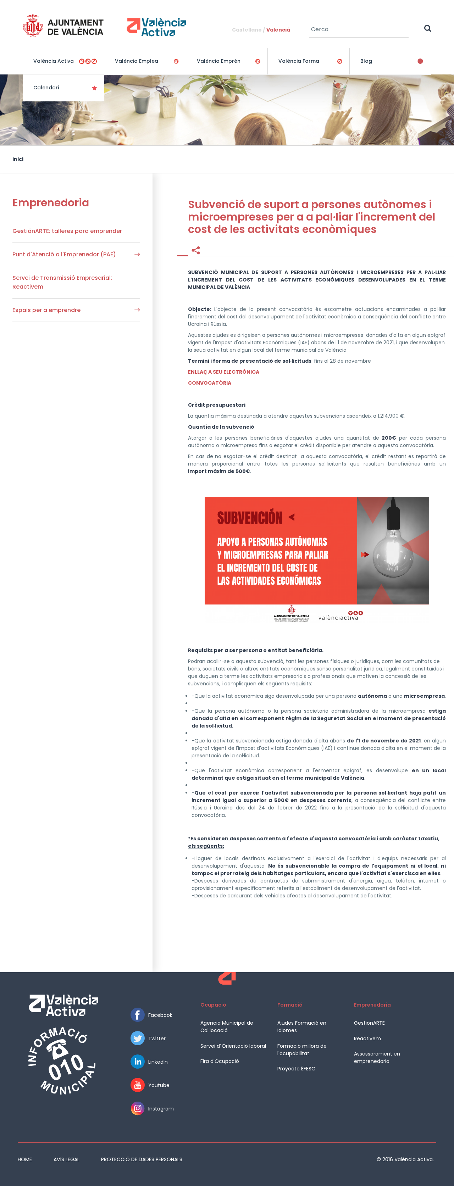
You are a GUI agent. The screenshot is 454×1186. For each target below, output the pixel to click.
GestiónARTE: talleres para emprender (67, 231)
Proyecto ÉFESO (296, 1068)
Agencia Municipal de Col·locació (226, 1026)
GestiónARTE (369, 1022)
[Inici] (104, 25)
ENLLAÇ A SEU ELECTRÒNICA (223, 371)
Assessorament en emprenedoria (377, 1057)
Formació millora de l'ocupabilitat (302, 1049)
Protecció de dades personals (141, 1159)
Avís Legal (66, 1159)
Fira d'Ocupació (219, 1061)
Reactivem (367, 1038)
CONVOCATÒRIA (209, 382)
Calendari (46, 87)
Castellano (247, 29)
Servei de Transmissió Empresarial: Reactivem (62, 282)
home (25, 1159)
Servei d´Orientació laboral (233, 1045)
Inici (17, 159)
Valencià (278, 29)
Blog (366, 61)
